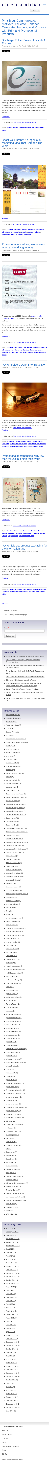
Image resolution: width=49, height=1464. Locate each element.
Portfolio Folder (12, 1000)
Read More (6, 117)
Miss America (11, 976)
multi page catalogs (14, 980)
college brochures (13, 784)
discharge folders (13, 880)
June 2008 (11, 1411)
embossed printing (13, 901)
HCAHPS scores (13, 921)
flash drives (11, 907)
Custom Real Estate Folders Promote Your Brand (22, 689)
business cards (12, 763)
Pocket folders (12, 128)
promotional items (13, 1104)
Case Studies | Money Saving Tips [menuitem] (15, 615)
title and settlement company (17, 1183)
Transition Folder (13, 1190)
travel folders (11, 1204)
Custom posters (12, 825)
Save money (11, 1152)
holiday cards (12, 925)
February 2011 (12, 1335)
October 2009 (12, 1380)
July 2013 (11, 1290)
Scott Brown (11, 1159)
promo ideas (11, 1076)
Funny (9, 914)
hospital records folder (15, 935)
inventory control (13, 942)
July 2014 (10, 1249)
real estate (11, 1128)
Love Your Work (12, 949)
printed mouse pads (14, 1052)
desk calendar (12, 856)
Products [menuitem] (5, 1430)
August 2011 (11, 1318)
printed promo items (14, 1059)
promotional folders (14, 1097)
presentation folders (15, 533)
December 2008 (12, 1404)
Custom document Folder (16, 815)
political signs (12, 994)
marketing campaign (14, 966)
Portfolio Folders (13, 1004)
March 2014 (11, 1263)
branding (24, 232)
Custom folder (21, 347)
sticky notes (11, 1173)
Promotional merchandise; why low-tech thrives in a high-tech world (23, 457)
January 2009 (12, 1401)
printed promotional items (16, 1063)
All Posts (5, 603)
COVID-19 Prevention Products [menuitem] (12, 1426)
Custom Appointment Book (16, 797)
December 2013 (12, 1273)
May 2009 (10, 1387)
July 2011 (10, 1321)
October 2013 (12, 1280)
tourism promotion (24, 234)
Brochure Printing (13, 752)
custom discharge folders (16, 811)
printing (10, 1069)
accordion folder (13, 715)
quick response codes (14, 1124)
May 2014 (10, 1256)
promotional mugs (13, 1111)
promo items (11, 1080)
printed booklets (12, 1028)
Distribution (11, 883)
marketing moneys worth (15, 970)
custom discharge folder (15, 808)
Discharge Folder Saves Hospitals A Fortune (23, 42)
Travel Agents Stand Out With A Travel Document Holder (25, 656)
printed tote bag (12, 1066)
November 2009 (12, 1376)
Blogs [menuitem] (4, 1442)
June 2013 (11, 1294)
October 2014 (12, 1242)
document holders (21, 446)
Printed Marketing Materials (16, 1049)
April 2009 (10, 1390)
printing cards (12, 1073)
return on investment (14, 1145)
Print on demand (13, 1025)
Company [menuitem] (5, 1438)
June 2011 (11, 1325)
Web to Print (11, 1214)
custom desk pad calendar (16, 804)
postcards (10, 1011)
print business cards (14, 1021)
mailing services (12, 959)
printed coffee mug (13, 1038)
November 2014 (12, 1239)
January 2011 (12, 1339)
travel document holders (15, 1197)
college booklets (13, 780)
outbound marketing (14, 983)
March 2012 (11, 1311)
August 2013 (11, 1287)
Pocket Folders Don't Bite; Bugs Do (23, 364)
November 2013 (12, 1277)
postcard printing (34, 232)
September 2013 (13, 1283)
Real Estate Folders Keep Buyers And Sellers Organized (25, 677)
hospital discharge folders (16, 928)
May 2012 (10, 1304)
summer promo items (14, 1176)
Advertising (11, 229)
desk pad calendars (14, 863)
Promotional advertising (18, 444)
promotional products (9, 234)
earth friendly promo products (17, 894)
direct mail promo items (15, 877)
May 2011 (10, 1328)
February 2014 (12, 1266)
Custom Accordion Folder (16, 794)
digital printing (12, 866)
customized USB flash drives (17, 849)
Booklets (10, 735)
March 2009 (11, 1394)
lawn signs (11, 945)
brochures (10, 756)
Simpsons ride (13, 536)
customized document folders (17, 842)
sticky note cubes (13, 1169)
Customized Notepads (15, 845)
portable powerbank (14, 997)
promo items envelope (15, 1083)
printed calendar (13, 1035)
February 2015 (12, 1232)
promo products (12, 1087)
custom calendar (13, 801)
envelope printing (13, 904)
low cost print (15, 232)
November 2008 (12, 1407)
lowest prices (11, 956)
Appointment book (13, 725)
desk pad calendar (14, 859)
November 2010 (12, 1345)
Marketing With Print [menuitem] (10, 611)
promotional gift (12, 1100)
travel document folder (15, 1193)
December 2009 (12, 1373)
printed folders (12, 1045)
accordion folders (25, 128)
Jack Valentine (12, 148)
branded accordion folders (16, 739)
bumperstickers (12, 759)
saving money (12, 1155)
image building (12, 938)
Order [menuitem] (4, 1450)
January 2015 (12, 1235)
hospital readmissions (14, 932)
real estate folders (13, 1131)
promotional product (14, 1114)
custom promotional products (17, 828)
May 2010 (10, 1356)
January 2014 (12, 1270)
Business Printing (13, 441)
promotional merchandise (20, 350)
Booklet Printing (12, 732)
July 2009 (10, 1383)
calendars (10, 770)
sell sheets (11, 1162)
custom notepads (13, 821)
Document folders (36, 350)
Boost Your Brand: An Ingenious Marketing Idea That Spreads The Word (22, 143)
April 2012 (10, 1308)
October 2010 (12, 1349)
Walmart (10, 1211)
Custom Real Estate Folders (17, 832)
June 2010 (11, 1352)
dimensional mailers (14, 870)
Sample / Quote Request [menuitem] (10, 1446)
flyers (9, 911)
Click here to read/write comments (24, 123)
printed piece (11, 1056)
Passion (10, 987)
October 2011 (12, 1314)
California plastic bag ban (16, 773)
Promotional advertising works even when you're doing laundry (23, 246)
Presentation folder (15, 352)
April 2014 (10, 1259)
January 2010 (12, 1370)
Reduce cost (11, 1142)
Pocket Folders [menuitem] (7, 1434)
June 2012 (11, 1301)
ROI (8, 1149)
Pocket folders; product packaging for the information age (24, 547)
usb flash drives (12, 1207)
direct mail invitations (14, 873)
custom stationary (13, 835)
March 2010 (11, 1363)
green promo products (14, 918)
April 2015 (10, 1228)
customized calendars (14, 839)
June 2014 (11, 1252)
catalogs (10, 777)
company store (12, 787)
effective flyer (11, 897)
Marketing (31, 229)
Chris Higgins (12, 46)
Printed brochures (13, 1031)
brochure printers (13, 749)
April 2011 (10, 1332)
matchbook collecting (26, 536)
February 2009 (12, 1397)
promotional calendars (31, 533)
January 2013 (12, 1297)
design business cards (15, 852)
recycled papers (12, 1135)
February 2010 (12, 1366)
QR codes (10, 1121)
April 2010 (10, 1359)
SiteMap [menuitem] (5, 1454)
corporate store (12, 790)
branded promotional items (17, 742)
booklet (9, 728)
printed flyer (11, 1042)
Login (20, 1459)
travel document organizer (16, 1200)
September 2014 (13, 1246)
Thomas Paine (12, 1180)
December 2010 (12, 1342)
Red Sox (10, 1138)
